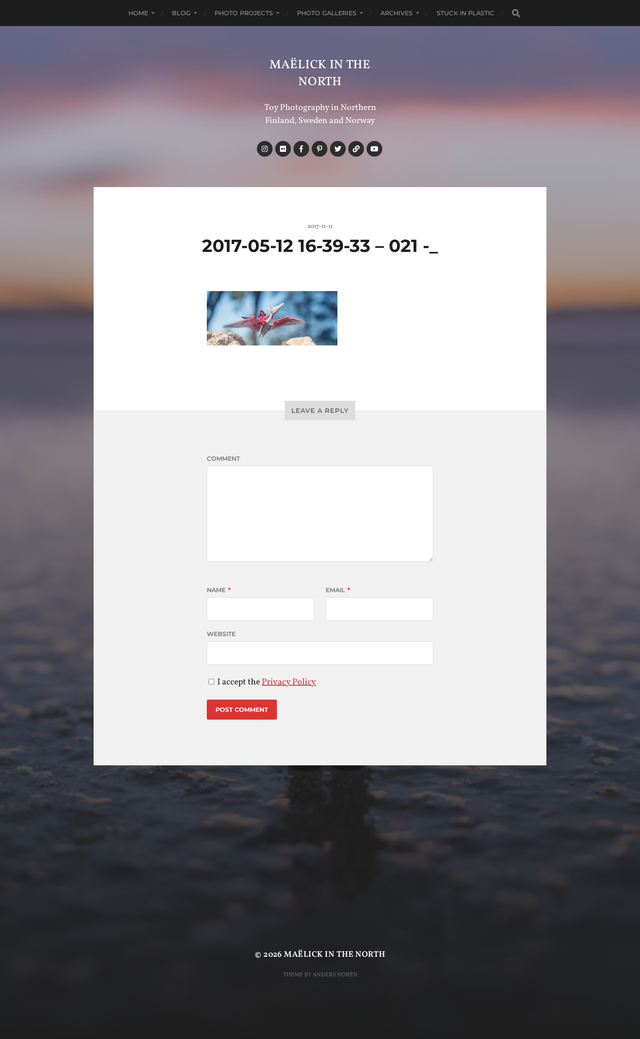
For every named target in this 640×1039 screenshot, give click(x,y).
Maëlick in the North (320, 73)
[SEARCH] (516, 13)
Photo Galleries (327, 13)
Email (338, 590)
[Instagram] (265, 149)
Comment (223, 459)
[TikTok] (356, 149)
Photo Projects (244, 13)
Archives (397, 13)
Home (138, 13)
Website (221, 634)
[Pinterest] (319, 149)
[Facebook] (301, 149)
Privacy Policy (289, 682)
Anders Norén (335, 975)
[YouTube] (374, 149)
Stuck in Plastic (465, 13)
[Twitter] (338, 149)
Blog (181, 13)
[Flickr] (283, 149)
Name (219, 590)
